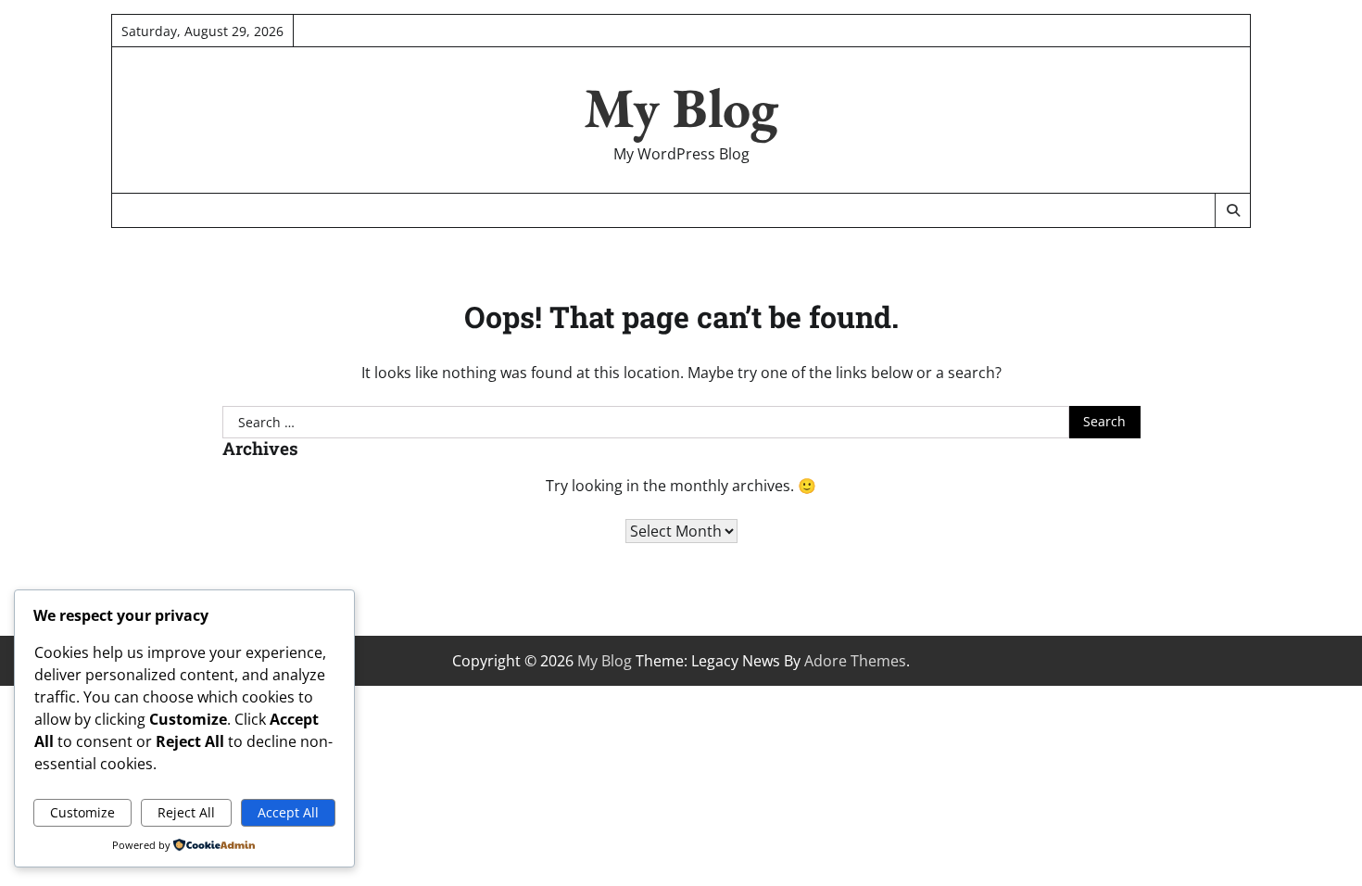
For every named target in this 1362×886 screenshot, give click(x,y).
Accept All (288, 812)
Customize (82, 812)
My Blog (681, 107)
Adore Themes (855, 661)
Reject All (186, 812)
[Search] (1232, 210)
